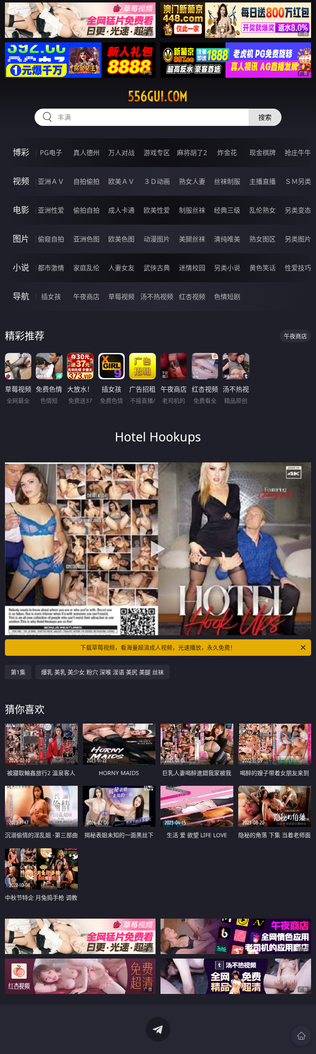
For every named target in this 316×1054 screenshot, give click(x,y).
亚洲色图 (86, 239)
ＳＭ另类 (298, 181)
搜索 (265, 117)
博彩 (21, 152)
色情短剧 (227, 296)
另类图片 (298, 239)
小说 (21, 267)
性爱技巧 (298, 267)
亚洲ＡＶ (51, 181)
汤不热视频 (156, 296)
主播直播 (262, 181)
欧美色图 (121, 239)
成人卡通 (121, 210)
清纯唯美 (227, 239)
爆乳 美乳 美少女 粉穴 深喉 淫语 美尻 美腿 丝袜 (102, 672)
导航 (21, 296)
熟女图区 (262, 239)
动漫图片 (157, 239)
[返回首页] (301, 1036)
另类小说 (227, 267)
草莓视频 (121, 296)
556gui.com (158, 96)
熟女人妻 (192, 181)
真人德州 (86, 152)
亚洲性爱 (51, 210)
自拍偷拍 (86, 181)
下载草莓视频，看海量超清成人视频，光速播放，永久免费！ (158, 647)
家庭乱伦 (86, 267)
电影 (21, 210)
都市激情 (51, 267)
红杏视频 (192, 296)
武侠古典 (157, 267)
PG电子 (51, 152)
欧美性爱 (157, 210)
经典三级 (227, 210)
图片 (21, 238)
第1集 (18, 672)
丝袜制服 (227, 181)
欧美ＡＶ (121, 181)
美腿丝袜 (192, 239)
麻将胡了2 (192, 152)
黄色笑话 (262, 267)
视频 (21, 181)
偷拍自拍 (86, 210)
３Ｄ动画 (157, 181)
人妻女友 (121, 267)
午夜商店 (86, 296)
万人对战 (121, 152)
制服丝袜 (192, 210)
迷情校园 (192, 267)
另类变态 (298, 210)
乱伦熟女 (262, 210)
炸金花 (227, 152)
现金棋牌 (262, 152)
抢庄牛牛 (298, 152)
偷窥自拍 (51, 239)
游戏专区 (157, 152)
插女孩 (51, 296)
